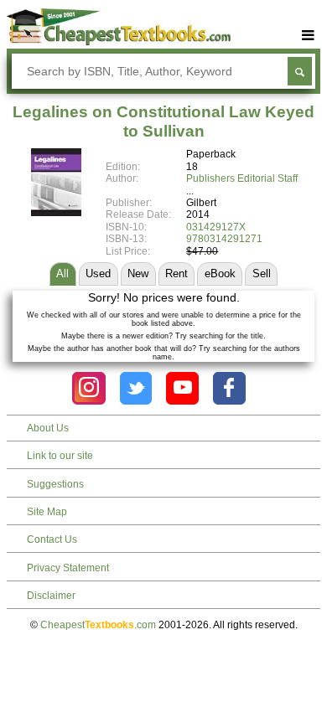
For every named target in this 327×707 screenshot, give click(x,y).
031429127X (216, 227)
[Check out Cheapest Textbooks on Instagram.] (88, 388)
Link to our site (60, 456)
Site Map (47, 512)
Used (98, 273)
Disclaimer (51, 595)
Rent (176, 273)
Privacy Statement (68, 568)
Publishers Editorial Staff (242, 178)
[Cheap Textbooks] (119, 42)
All (62, 273)
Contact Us (52, 539)
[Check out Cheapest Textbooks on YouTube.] (182, 388)
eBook (220, 273)
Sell (261, 273)
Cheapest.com (98, 625)
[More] (308, 36)
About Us (48, 428)
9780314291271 (224, 239)
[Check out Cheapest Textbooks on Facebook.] (229, 388)
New (137, 273)
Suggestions (55, 484)
